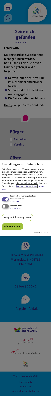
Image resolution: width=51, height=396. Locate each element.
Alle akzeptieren (12, 226)
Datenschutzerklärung (26, 186)
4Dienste (15, 208)
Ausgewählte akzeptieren (17, 217)
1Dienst (14, 201)
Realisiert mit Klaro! (41, 232)
